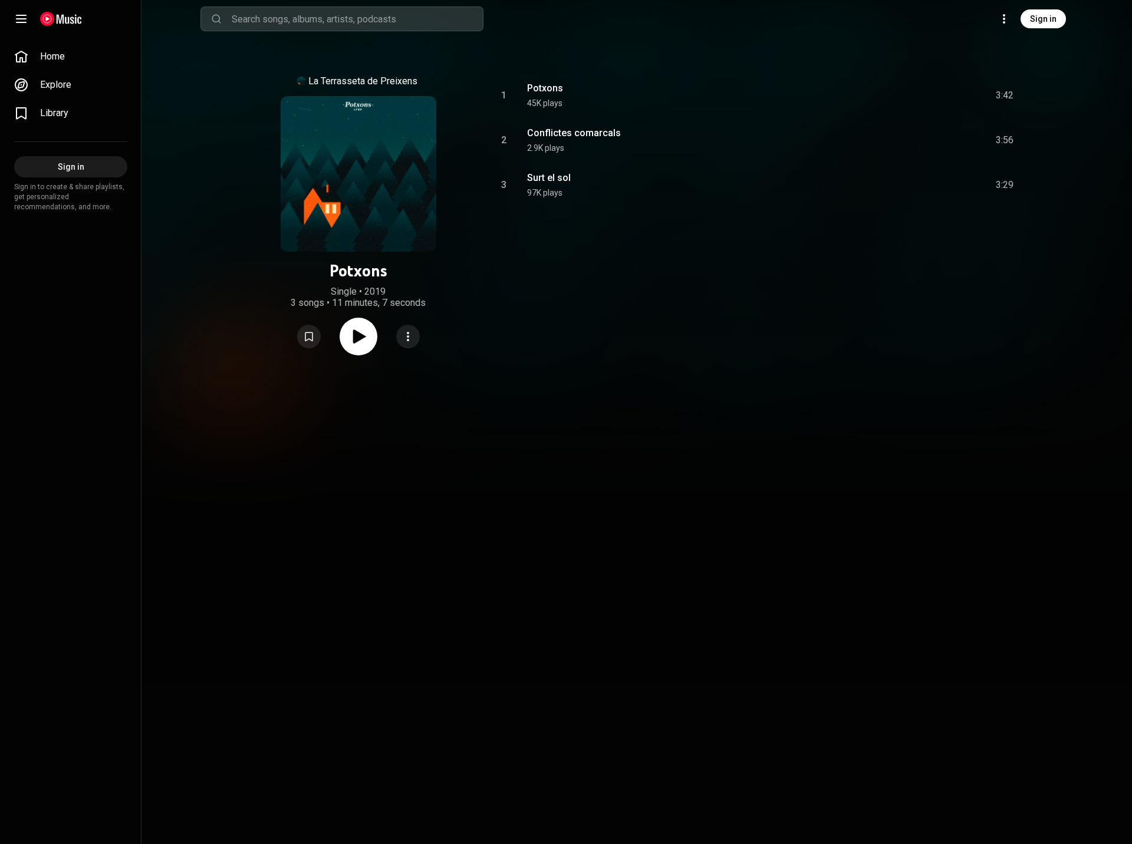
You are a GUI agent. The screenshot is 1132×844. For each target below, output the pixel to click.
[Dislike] (938, 95)
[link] (71, 56)
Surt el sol (549, 177)
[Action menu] (408, 336)
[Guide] (21, 19)
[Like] (915, 95)
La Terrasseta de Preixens (362, 81)
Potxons (545, 88)
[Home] (61, 19)
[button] (309, 336)
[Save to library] (309, 336)
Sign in (1043, 19)
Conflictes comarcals (574, 133)
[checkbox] (1005, 95)
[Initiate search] (216, 18)
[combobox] (357, 19)
